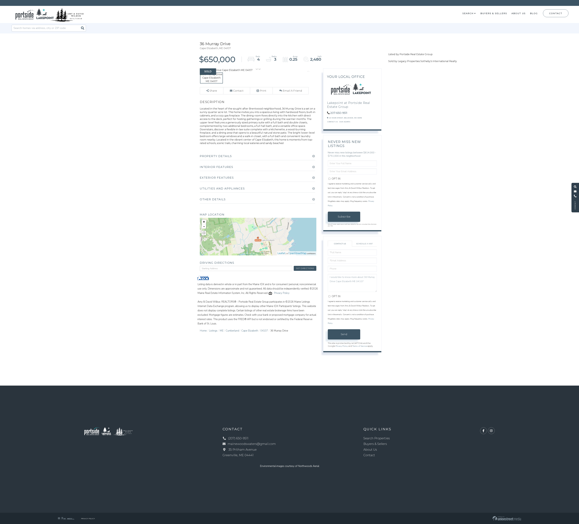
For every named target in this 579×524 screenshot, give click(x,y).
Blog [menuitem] (534, 13)
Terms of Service (360, 346)
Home (203, 330)
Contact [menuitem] (369, 455)
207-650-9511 (338, 113)
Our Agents (344, 122)
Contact (555, 13)
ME (221, 330)
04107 (264, 330)
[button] (82, 28)
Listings (213, 330)
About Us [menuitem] (518, 13)
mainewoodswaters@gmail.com (252, 444)
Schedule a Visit (364, 243)
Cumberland (232, 330)
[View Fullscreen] (204, 233)
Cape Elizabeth (249, 330)
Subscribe (344, 216)
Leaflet (281, 253)
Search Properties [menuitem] (376, 438)
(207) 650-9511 (238, 438)
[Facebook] (483, 430)
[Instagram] (491, 430)
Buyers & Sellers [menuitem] (493, 13)
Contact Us (332, 122)
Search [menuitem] (467, 13)
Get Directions (305, 268)
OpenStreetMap (297, 253)
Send (344, 334)
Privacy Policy (282, 293)
